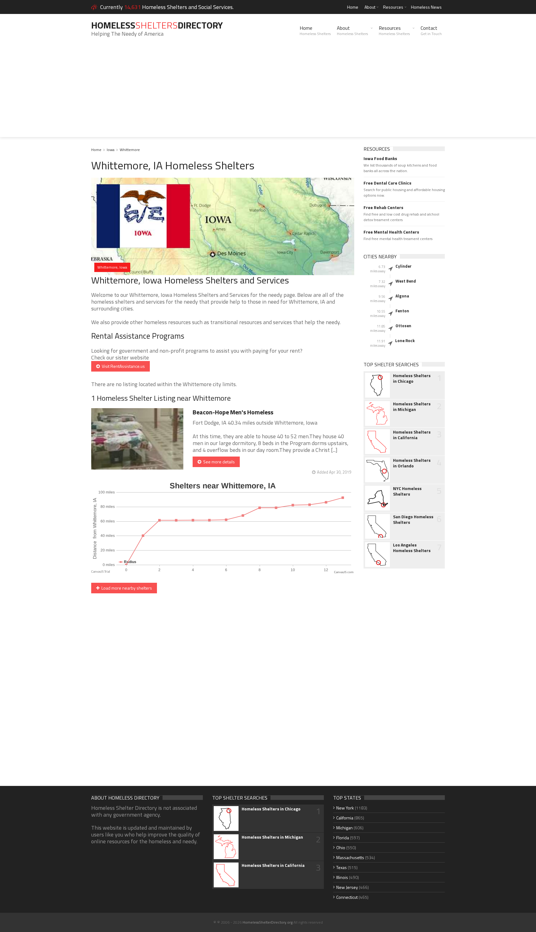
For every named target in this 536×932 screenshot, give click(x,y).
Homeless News (426, 7)
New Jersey (347, 887)
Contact (431, 30)
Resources (393, 7)
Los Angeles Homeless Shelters (412, 547)
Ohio (340, 847)
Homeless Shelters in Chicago (412, 378)
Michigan (344, 827)
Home (352, 7)
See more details (218, 461)
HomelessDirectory (157, 25)
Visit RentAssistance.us (122, 366)
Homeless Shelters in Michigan (412, 406)
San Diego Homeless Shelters (413, 519)
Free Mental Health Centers (391, 232)
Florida (342, 837)
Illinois (342, 877)
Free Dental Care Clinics (387, 183)
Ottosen (403, 325)
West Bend (405, 281)
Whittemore (130, 150)
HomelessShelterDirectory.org (268, 922)
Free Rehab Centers (383, 207)
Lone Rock (405, 340)
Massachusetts (350, 857)
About (369, 7)
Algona (402, 296)
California (344, 817)
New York (345, 808)
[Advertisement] (268, 93)
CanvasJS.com (344, 572)
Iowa (110, 150)
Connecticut (347, 897)
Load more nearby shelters (126, 588)
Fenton (402, 311)
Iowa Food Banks (380, 158)
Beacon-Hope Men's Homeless (233, 412)
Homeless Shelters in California (412, 434)
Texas (341, 867)
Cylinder (403, 266)
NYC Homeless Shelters (407, 491)
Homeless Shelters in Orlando (412, 463)
